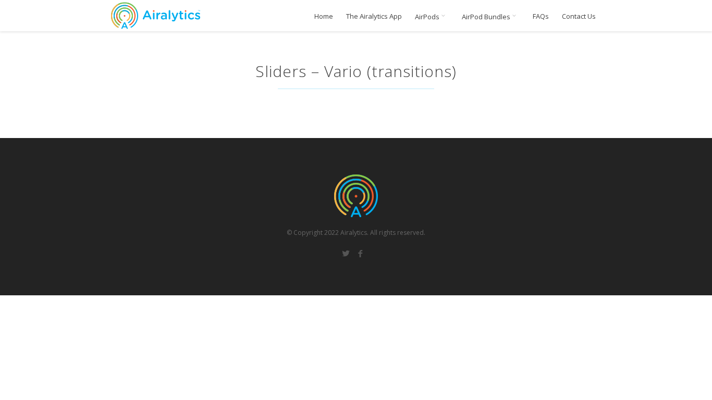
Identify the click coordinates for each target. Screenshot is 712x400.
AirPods (428, 16)
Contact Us (579, 16)
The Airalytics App (374, 16)
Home (323, 16)
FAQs (541, 16)
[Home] (155, 15)
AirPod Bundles (487, 16)
